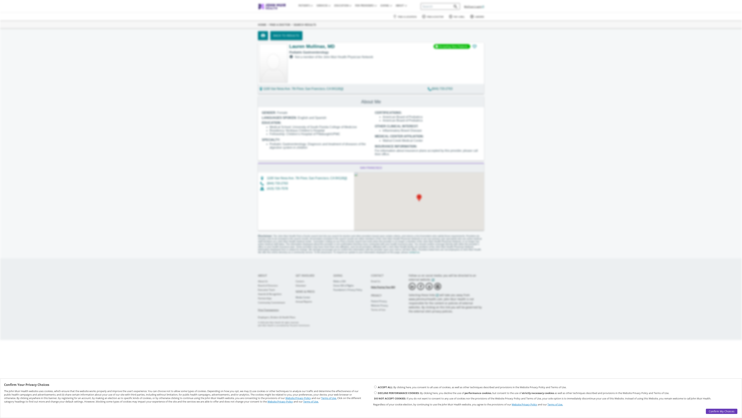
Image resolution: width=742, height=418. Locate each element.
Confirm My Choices (721, 411)
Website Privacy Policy (298, 398)
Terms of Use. (329, 398)
